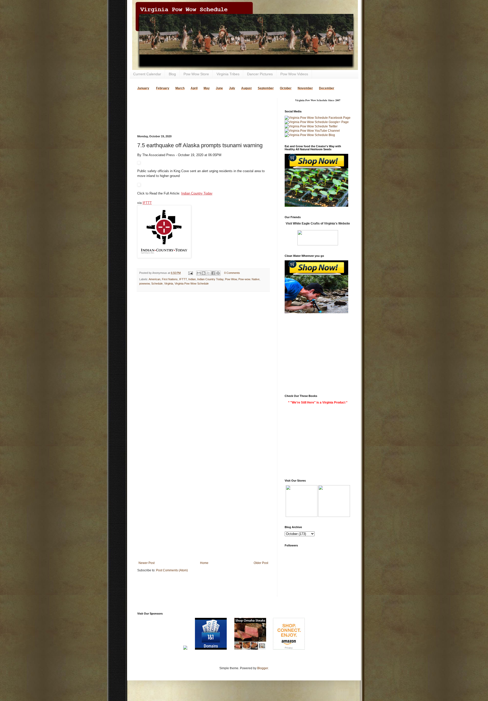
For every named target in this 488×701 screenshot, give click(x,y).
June (219, 88)
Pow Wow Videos (294, 74)
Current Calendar (147, 74)
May (207, 88)
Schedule (157, 283)
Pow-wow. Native (249, 279)
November (305, 88)
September (266, 88)
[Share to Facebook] (213, 273)
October (286, 88)
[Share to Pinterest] (218, 273)
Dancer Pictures (260, 74)
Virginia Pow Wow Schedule (192, 283)
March (180, 88)
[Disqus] (203, 361)
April (194, 88)
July (232, 88)
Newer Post (147, 563)
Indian (192, 279)
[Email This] (198, 273)
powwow (144, 283)
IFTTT (147, 203)
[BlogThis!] (203, 273)
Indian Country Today (196, 193)
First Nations (170, 279)
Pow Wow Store (196, 74)
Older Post (261, 563)
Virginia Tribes (228, 74)
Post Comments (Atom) (172, 570)
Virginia (168, 283)
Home (204, 563)
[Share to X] (208, 273)
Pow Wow (231, 279)
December (326, 88)
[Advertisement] (196, 105)
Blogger (262, 668)
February (162, 88)
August (246, 88)
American (154, 279)
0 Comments (232, 272)
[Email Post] (190, 272)
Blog (172, 74)
